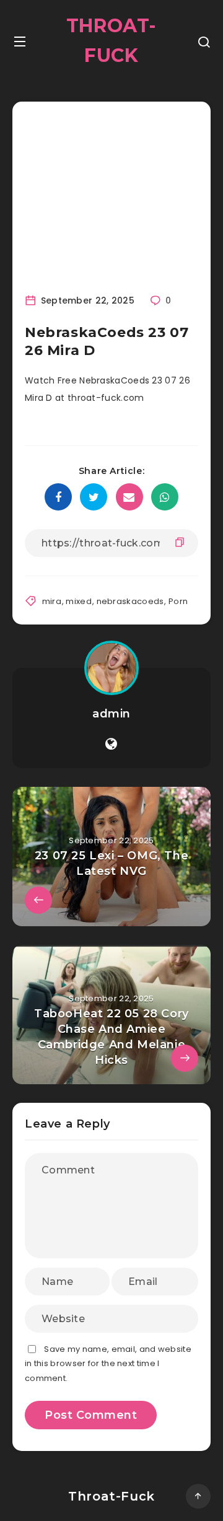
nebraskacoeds (130, 601)
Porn (178, 601)
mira (51, 601)
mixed (79, 601)
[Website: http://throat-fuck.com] (111, 744)
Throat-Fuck (111, 40)
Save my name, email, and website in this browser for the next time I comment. (108, 1363)
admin (111, 714)
